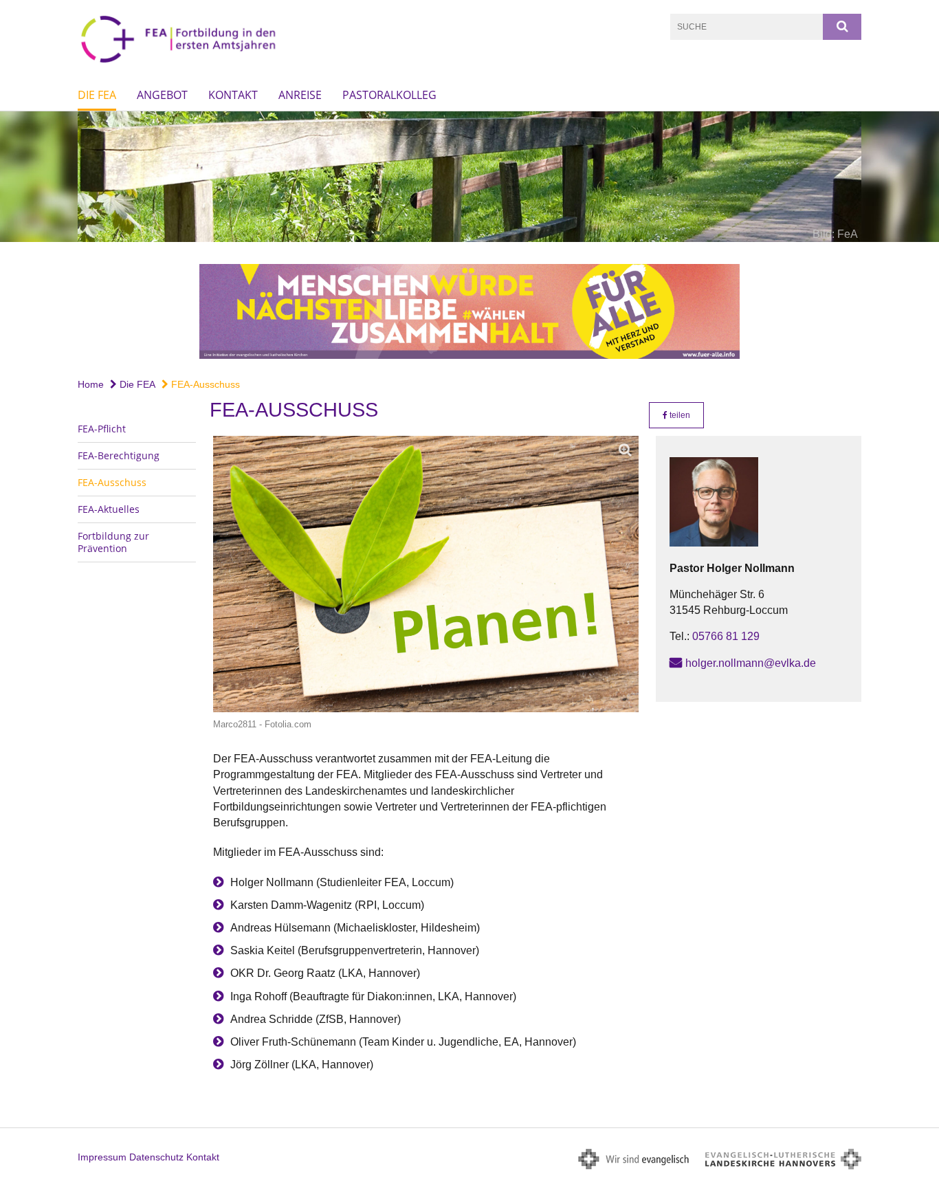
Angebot (162, 94)
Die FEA (97, 94)
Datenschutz (156, 1157)
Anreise (300, 94)
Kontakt (233, 94)
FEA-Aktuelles (109, 509)
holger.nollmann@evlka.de (750, 663)
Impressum (102, 1157)
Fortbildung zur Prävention (113, 542)
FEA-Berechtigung (118, 455)
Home (91, 384)
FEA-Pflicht (102, 428)
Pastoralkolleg (389, 94)
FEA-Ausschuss (204, 384)
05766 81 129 (726, 636)
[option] (469, 176)
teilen (678, 415)
